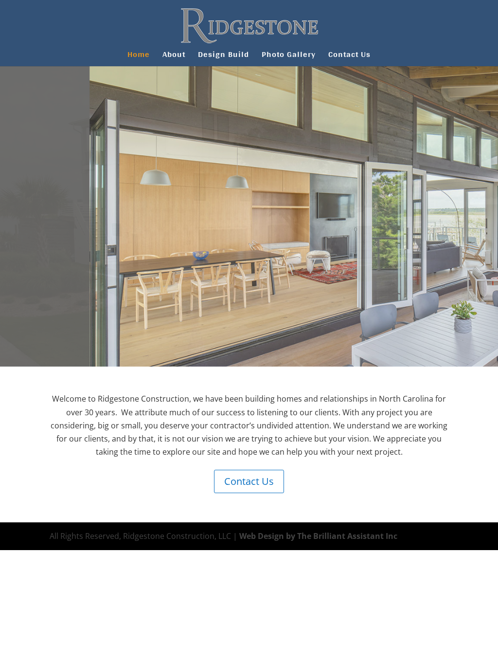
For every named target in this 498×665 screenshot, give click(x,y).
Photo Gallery (289, 56)
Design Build (223, 56)
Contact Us (349, 56)
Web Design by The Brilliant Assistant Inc (318, 536)
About (173, 56)
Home (138, 56)
